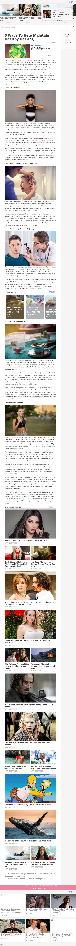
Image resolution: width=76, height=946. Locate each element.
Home (20, 886)
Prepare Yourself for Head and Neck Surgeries (26, 879)
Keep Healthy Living (8, 27)
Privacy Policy (44, 886)
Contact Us (34, 886)
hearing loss (15, 67)
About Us (27, 886)
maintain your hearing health (42, 140)
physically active (15, 437)
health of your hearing (24, 60)
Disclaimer (54, 886)
